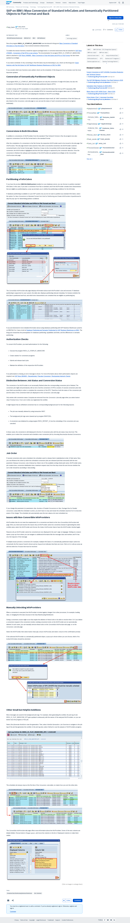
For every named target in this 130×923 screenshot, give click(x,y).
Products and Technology (30, 2)
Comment (13, 911)
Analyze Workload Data (112, 55)
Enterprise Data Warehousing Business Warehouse (19, 893)
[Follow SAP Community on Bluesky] (108, 920)
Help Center (72, 2)
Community (17, 2)
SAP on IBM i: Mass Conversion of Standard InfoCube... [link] (67, 7)
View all (89, 159)
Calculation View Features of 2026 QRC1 (99, 86)
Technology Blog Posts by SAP (44, 7)
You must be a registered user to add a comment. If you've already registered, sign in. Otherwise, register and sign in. (43, 907)
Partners (58, 2)
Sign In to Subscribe (115, 17)
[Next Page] (106, 63)
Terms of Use (24, 920)
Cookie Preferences (67, 920)
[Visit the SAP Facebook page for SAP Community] (104, 920)
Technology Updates (72, 38)
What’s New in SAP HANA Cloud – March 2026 (101, 91)
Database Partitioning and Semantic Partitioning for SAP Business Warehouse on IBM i (52, 330)
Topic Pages (81, 2)
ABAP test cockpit (91, 52)
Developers (50, 2)
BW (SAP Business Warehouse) (14, 38)
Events (65, 2)
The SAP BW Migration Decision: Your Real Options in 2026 (105, 80)
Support (57, 920)
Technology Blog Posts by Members (99, 82)
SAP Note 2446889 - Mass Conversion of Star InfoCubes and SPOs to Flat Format (44, 55)
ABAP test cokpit (103, 52)
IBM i (34, 38)
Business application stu (93, 61)
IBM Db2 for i (27, 38)
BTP (101, 58)
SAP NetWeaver (41, 38)
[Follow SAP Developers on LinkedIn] (114, 920)
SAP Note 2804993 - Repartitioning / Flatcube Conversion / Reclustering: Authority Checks (42, 376)
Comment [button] (77, 900)
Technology (33, 7)
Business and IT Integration (112, 58)
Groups (42, 2)
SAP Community (10, 7)
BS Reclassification (92, 58)
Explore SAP (112, 2)
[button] (116, 29)
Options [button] (108, 21)
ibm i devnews (37, 893)
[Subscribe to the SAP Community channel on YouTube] (111, 920)
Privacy (17, 920)
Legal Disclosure (41, 920)
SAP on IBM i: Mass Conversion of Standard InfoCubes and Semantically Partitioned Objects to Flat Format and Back (62, 12)
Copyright (32, 920)
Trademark (50, 920)
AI (102, 55)
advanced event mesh (93, 55)
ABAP (88, 49)
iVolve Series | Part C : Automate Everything (100, 97)
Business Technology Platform (110, 61)
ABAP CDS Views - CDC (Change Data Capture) (104, 49)
